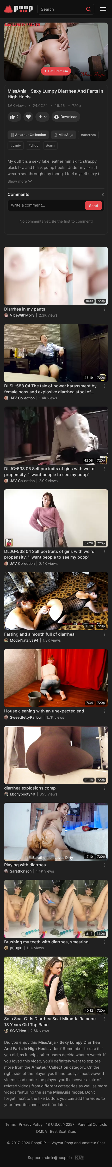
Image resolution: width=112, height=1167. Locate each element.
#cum (50, 145)
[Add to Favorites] (28, 117)
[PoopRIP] (18, 9)
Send (93, 205)
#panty (15, 145)
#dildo (33, 145)
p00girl (16, 948)
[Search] (88, 9)
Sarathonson (21, 871)
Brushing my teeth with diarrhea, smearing (46, 941)
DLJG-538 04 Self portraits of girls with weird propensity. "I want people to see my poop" (49, 554)
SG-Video (18, 1030)
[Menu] (103, 9)
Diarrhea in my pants (24, 309)
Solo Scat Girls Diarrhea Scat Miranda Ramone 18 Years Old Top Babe (50, 1021)
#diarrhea (88, 135)
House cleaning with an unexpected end (44, 710)
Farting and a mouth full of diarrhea (39, 634)
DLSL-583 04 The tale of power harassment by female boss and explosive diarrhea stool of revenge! (50, 389)
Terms (10, 1124)
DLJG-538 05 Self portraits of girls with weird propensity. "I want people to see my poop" (49, 471)
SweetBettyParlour (26, 717)
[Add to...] (42, 117)
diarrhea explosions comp (30, 788)
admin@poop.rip (58, 1157)
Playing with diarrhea (25, 864)
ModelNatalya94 (24, 640)
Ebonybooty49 (22, 794)
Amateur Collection (30, 135)
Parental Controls (92, 1124)
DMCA (41, 1131)
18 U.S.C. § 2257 (60, 1124)
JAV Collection (22, 398)
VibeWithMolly (22, 315)
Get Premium (58, 71)
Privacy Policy (31, 1124)
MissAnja (66, 135)
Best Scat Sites (63, 1131)
